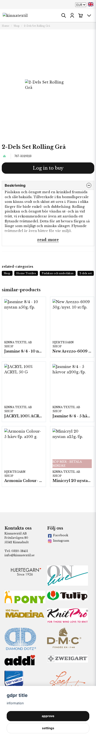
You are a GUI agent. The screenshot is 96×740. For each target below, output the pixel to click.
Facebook (60, 535)
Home (5, 25)
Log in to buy (48, 168)
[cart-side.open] (80, 15)
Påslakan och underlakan (57, 273)
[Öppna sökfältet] (63, 15)
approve (48, 716)
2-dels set (85, 273)
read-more (48, 239)
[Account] (72, 15)
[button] (90, 4)
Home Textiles (26, 273)
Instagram (61, 541)
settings (48, 728)
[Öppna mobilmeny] (89, 15)
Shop (16, 25)
